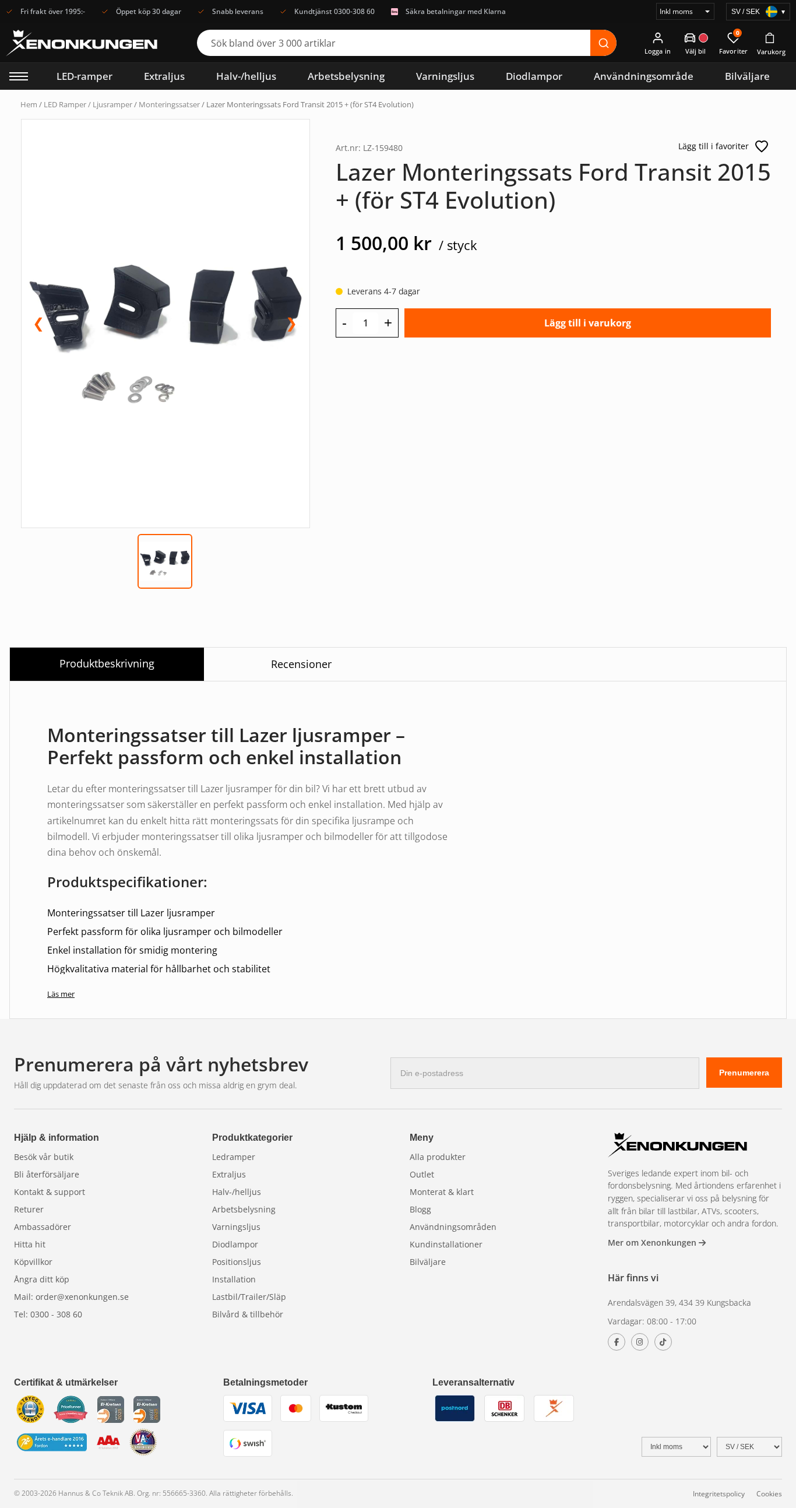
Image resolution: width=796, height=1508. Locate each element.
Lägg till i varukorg (587, 323)
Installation (234, 1279)
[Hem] (678, 1146)
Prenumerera (744, 1072)
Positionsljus (236, 1261)
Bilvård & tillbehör (247, 1314)
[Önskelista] (762, 146)
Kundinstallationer (446, 1244)
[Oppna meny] (18, 76)
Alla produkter (438, 1156)
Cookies (769, 1494)
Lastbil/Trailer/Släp (249, 1296)
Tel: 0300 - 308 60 (48, 1314)
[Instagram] (640, 1342)
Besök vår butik (43, 1156)
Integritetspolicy (719, 1494)
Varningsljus (445, 76)
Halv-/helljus (246, 76)
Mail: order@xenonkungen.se (71, 1296)
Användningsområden (453, 1226)
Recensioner (301, 664)
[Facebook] (616, 1342)
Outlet (422, 1174)
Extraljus (164, 76)
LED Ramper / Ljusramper (88, 104)
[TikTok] (663, 1342)
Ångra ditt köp (41, 1279)
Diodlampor (534, 76)
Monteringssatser (169, 104)
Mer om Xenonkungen (653, 1242)
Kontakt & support (49, 1191)
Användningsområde (643, 76)
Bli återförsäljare (46, 1174)
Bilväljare (747, 76)
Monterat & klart (442, 1191)
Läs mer (61, 994)
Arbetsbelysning (346, 76)
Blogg (420, 1209)
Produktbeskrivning (106, 663)
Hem (28, 104)
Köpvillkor (33, 1261)
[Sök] (603, 43)
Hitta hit (29, 1244)
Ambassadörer (42, 1226)
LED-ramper (84, 76)
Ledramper (233, 1156)
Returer (29, 1209)
